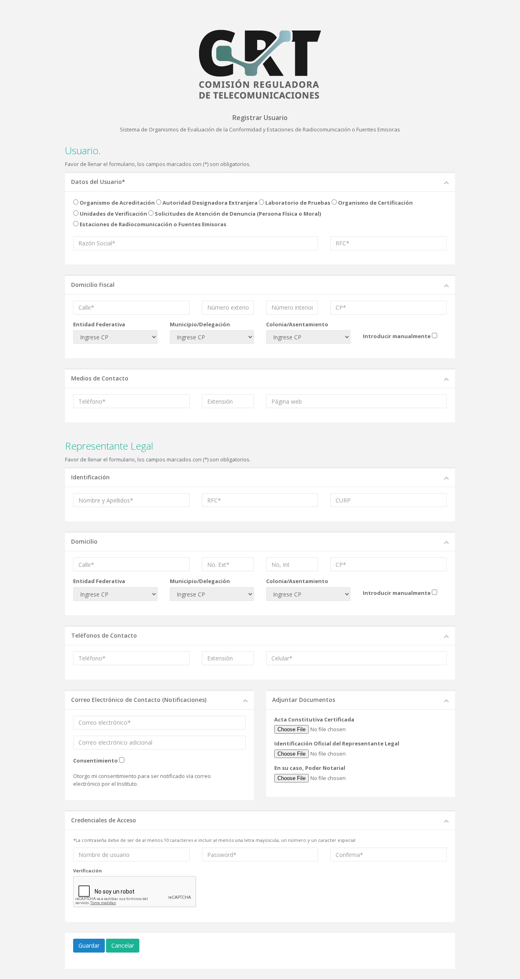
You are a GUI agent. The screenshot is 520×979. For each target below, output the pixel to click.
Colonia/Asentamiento (297, 324)
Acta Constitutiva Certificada (314, 719)
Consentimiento (95, 760)
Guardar (89, 945)
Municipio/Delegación (200, 324)
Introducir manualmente (397, 336)
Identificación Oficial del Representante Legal (336, 743)
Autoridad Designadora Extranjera (209, 202)
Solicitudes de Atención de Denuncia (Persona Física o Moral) (237, 213)
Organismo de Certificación (375, 202)
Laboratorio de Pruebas (297, 202)
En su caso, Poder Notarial (309, 767)
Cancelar (122, 945)
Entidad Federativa (99, 324)
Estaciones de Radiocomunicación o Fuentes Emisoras (152, 224)
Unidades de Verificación (112, 213)
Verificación (87, 871)
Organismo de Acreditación (116, 202)
